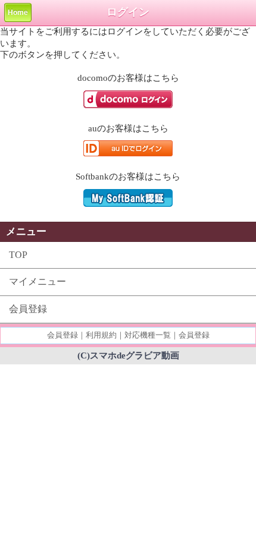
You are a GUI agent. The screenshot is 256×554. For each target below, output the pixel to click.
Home (18, 12)
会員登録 (28, 309)
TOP (18, 255)
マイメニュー (37, 281)
